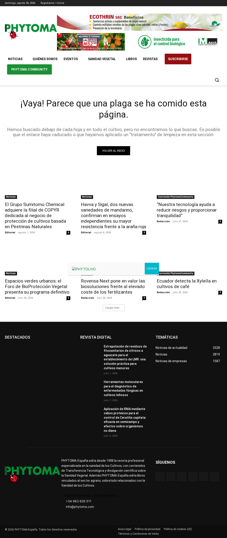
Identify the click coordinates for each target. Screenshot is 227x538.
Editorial (10, 232)
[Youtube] (219, 3)
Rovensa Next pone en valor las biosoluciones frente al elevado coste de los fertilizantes (113, 286)
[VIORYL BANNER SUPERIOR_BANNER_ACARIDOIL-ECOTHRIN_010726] (139, 22)
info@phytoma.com (80, 507)
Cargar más (112, 307)
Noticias (11, 197)
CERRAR (152, 268)
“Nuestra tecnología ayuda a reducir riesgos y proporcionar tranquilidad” (187, 210)
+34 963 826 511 (78, 501)
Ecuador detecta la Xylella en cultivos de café (187, 283)
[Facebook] (195, 3)
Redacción (163, 221)
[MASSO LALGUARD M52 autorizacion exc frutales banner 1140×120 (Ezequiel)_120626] (139, 41)
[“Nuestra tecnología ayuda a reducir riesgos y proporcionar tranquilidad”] (189, 182)
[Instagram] (201, 3)
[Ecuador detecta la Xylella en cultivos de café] (189, 259)
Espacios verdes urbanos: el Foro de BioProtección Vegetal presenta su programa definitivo (37, 286)
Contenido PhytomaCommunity (175, 197)
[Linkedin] (207, 3)
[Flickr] (170, 476)
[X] (213, 3)
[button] (216, 80)
